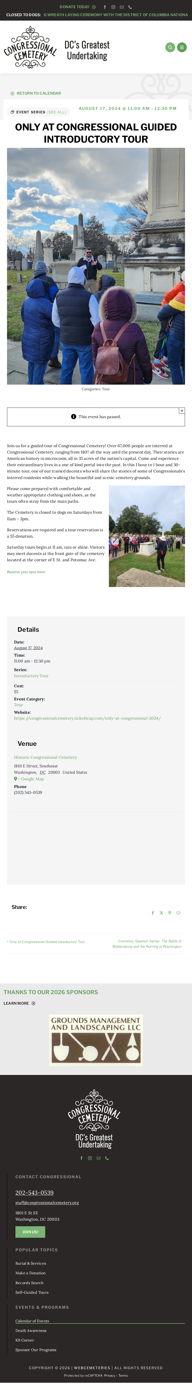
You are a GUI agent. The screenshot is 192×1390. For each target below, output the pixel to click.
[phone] (130, 7)
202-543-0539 (34, 1257)
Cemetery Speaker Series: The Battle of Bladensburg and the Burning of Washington (147, 943)
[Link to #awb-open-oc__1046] (170, 47)
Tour (106, 389)
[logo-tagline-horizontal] (57, 27)
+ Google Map (31, 778)
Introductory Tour (31, 675)
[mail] (122, 7)
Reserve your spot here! (26, 571)
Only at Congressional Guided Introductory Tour (47, 941)
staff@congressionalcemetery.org (47, 1267)
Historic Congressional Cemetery (45, 757)
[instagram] (113, 7)
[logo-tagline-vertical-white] (94, 1155)
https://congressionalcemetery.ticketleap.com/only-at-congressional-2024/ (87, 718)
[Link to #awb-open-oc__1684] (182, 47)
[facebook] (105, 7)
